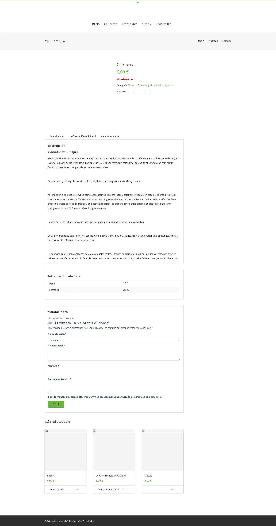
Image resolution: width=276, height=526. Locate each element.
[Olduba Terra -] (138, 8)
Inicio (96, 24)
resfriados (158, 85)
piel (150, 85)
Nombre (53, 365)
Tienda (146, 24)
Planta (131, 85)
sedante (169, 85)
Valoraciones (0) (110, 136)
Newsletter (163, 24)
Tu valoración (56, 345)
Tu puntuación (57, 333)
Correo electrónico (59, 379)
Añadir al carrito (57, 489)
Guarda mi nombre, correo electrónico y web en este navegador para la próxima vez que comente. (105, 396)
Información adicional (83, 136)
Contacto (111, 24)
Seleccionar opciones (109, 489)
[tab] (56, 136)
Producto (213, 40)
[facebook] (131, 91)
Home (201, 40)
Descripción (56, 136)
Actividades (130, 24)
